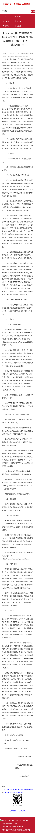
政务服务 (18, 16)
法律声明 (11, 820)
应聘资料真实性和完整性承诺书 (14, 793)
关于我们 (4, 820)
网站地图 (18, 820)
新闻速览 (18, 26)
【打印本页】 (12, 811)
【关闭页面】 (22, 811)
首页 (6, 16)
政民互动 (6, 21)
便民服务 (18, 21)
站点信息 (6, 26)
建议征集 (25, 820)
